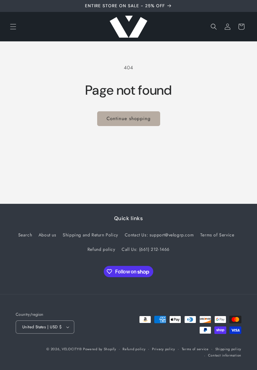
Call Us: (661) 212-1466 (146, 249)
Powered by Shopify (99, 349)
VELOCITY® (72, 349)
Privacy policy (163, 349)
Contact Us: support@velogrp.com (159, 235)
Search (25, 235)
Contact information (224, 355)
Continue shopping (129, 118)
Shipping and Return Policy (90, 235)
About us (47, 235)
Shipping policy (228, 349)
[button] (13, 27)
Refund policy (101, 249)
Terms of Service (217, 235)
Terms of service (195, 349)
